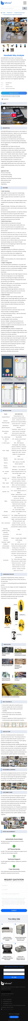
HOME (5, 12)
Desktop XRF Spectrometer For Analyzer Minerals (20, 958)
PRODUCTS (9, 12)
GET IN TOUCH (14, 1017)
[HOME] (6, 3)
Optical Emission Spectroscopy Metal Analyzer (7, 939)
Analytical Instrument (19, 12)
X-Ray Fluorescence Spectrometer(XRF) (12, 14)
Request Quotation (13, 93)
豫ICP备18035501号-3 (6, 995)
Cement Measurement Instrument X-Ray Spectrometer (20, 939)
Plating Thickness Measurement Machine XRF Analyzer (7, 958)
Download (5, 99)
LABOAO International (8, 1009)
